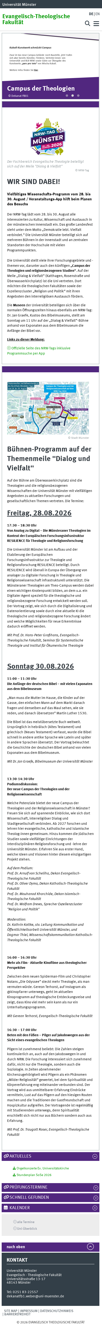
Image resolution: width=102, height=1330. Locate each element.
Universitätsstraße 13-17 (26, 1279)
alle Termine (25, 1222)
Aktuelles (20, 1156)
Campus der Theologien (41, 89)
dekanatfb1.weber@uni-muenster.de (35, 1296)
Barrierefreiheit (17, 1314)
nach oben (16, 1247)
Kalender (19, 1208)
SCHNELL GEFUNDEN (29, 1197)
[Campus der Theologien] (50, 57)
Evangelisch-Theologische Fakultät (36, 20)
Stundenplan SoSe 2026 (34, 1175)
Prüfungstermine (28, 1187)
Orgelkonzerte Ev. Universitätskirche (43, 1168)
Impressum (28, 1311)
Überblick (27, 1228)
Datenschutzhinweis (56, 1311)
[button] (67, 95)
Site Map (10, 1311)
